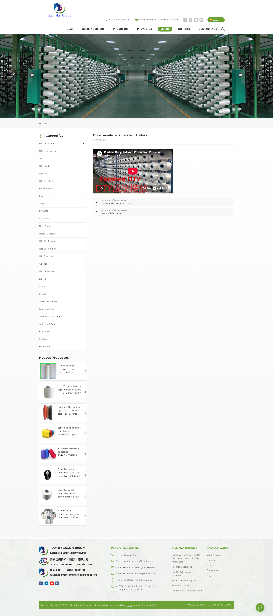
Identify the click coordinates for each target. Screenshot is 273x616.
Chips (42, 203)
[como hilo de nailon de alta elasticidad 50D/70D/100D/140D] (48, 433)
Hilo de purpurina (47, 249)
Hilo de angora (46, 271)
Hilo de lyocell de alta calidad (187, 590)
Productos (120, 29)
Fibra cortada (45, 226)
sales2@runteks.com (145, 567)
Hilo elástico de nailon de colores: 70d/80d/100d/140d (68, 452)
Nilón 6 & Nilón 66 (48, 151)
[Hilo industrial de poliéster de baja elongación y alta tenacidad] (48, 371)
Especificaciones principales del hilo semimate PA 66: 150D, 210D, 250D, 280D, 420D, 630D (69, 493)
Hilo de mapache (47, 241)
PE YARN (43, 211)
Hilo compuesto (47, 256)
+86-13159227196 (128, 555)
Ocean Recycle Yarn (48, 301)
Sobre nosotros (93, 29)
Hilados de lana (47, 233)
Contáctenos (208, 29)
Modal (42, 286)
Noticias (184, 29)
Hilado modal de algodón (184, 580)
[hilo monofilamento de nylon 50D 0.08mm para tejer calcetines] (48, 413)
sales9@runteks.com (168, 20)
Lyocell (42, 279)
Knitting (43, 339)
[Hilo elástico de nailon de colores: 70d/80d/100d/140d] (48, 454)
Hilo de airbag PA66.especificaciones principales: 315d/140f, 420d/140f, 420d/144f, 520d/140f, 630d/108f (68, 514)
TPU (41, 158)
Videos (165, 29)
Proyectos (144, 29)
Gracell (42, 294)
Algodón (43, 264)
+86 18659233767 (120, 20)
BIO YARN (44, 331)
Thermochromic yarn (49, 316)
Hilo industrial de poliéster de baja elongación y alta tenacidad (66, 369)
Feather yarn (45, 346)
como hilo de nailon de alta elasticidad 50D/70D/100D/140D (69, 431)
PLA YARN (44, 218)
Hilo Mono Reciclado (182, 567)
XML (204, 605)
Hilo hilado (44, 166)
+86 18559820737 (143, 580)
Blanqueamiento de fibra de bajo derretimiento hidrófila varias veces (186, 558)
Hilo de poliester (47, 143)
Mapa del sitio (191, 605)
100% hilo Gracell (180, 585)
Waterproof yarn (47, 324)
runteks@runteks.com (145, 573)
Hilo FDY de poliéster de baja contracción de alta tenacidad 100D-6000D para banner (69, 390)
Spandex (43, 173)
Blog (209, 575)
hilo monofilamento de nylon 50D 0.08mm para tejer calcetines (69, 410)
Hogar (69, 29)
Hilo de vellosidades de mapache (183, 574)
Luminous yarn (46, 309)
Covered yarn (45, 196)
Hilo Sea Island (46, 181)
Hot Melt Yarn (45, 188)
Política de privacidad (219, 605)
